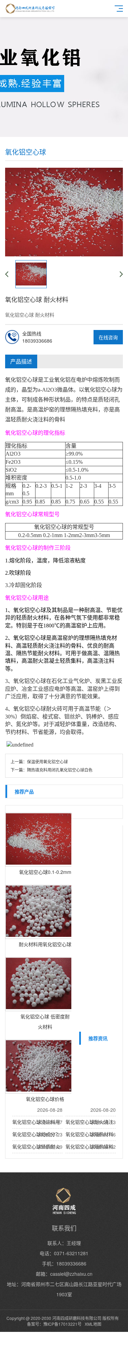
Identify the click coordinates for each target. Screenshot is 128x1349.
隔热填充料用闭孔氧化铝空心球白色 (60, 770)
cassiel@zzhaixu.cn (71, 1273)
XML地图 (93, 1324)
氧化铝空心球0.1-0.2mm (45, 871)
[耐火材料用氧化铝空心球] (40, 912)
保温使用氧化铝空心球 (47, 761)
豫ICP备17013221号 (62, 1324)
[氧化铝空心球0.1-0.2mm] (40, 840)
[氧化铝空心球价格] (40, 1067)
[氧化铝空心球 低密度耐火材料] (40, 984)
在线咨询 (108, 337)
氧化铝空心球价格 (45, 1098)
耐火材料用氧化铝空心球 (45, 944)
